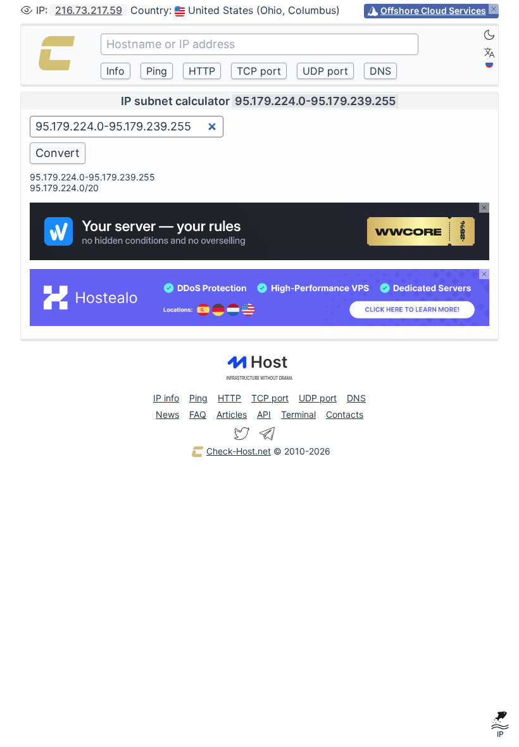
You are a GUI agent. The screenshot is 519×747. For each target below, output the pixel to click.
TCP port (270, 397)
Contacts (344, 414)
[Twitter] (241, 433)
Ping (198, 397)
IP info (166, 397)
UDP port (318, 397)
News (167, 414)
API (264, 414)
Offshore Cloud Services (433, 10)
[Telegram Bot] (267, 433)
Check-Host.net (238, 451)
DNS (356, 397)
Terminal (298, 414)
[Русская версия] (489, 64)
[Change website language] (489, 52)
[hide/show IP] (26, 10)
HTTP (229, 397)
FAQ (197, 414)
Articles (231, 414)
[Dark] (489, 34)
